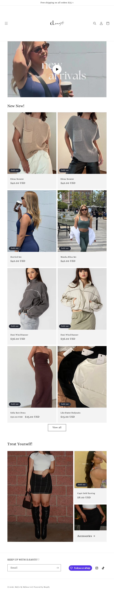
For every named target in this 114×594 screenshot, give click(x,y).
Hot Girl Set (15, 257)
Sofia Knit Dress (18, 413)
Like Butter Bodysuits (71, 413)
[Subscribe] (57, 567)
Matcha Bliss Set (68, 257)
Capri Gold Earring (86, 493)
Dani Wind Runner (19, 335)
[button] (6, 23)
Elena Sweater (17, 179)
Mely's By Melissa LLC (24, 587)
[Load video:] (57, 69)
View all (57, 427)
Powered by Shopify (42, 587)
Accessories (84, 536)
